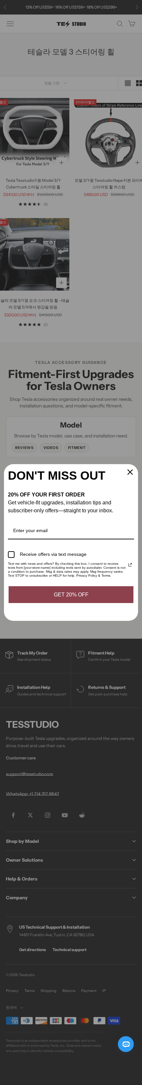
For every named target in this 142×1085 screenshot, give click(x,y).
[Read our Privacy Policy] (130, 565)
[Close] (130, 472)
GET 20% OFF (71, 594)
